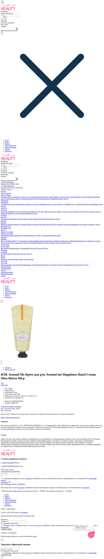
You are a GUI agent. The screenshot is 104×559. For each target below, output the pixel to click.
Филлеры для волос (46, 224)
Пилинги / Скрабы (63, 204)
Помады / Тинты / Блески (46, 243)
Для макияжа (24, 248)
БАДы (3, 254)
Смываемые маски (56, 199)
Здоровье (4, 250)
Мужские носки (17, 259)
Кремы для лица (59, 197)
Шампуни (4, 224)
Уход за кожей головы (60, 224)
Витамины (9, 254)
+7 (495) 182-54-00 (7, 182)
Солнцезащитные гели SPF (30, 235)
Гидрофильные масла (8, 204)
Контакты (8, 151)
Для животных (6, 267)
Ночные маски (44, 199)
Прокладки (5, 219)
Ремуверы (85, 204)
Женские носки (6, 259)
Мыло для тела (16, 212)
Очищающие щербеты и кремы (27, 204)
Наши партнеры (10, 147)
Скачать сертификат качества (11, 406)
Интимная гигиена (15, 219)
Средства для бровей (30, 243)
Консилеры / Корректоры (53, 241)
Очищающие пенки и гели (47, 204)
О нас (7, 140)
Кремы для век (48, 197)
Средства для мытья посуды (66, 265)
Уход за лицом (6, 193)
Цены (7, 142)
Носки (3, 256)
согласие (28, 478)
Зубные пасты (27, 219)
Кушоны (37, 241)
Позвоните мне (6, 555)
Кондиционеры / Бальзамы (17, 224)
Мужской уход (6, 226)
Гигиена (3, 215)
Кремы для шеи (81, 197)
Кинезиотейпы (14, 248)
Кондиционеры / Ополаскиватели (32, 265)
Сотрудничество (10, 146)
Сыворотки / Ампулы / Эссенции (24, 197)
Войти (3, 417)
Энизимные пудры (96, 204)
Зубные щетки (38, 219)
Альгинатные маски (27, 199)
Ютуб (14, 484)
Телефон (4, 521)
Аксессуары (5, 245)
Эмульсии (39, 197)
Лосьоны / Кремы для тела (31, 212)
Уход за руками (90, 212)
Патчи (37, 199)
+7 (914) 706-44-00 (7, 186)
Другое (65, 199)
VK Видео (21, 484)
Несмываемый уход (75, 224)
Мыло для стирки (50, 265)
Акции (7, 149)
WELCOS (4, 385)
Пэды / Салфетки (76, 204)
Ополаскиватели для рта (51, 219)
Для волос (32, 248)
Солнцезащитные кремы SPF (11, 235)
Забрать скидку (6, 529)
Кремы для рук (79, 212)
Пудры (42, 241)
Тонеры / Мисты (6, 197)
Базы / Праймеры (7, 241)
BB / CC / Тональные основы (23, 241)
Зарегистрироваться (13, 417)
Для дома (4, 261)
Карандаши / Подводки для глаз (89, 241)
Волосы (3, 221)
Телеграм (8, 484)
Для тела (4, 208)
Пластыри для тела (20, 254)
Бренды (7, 144)
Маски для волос (33, 224)
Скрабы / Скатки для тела (65, 212)
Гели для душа (6, 212)
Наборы (90, 197)
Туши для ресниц (16, 243)
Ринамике (24, 512)
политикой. (93, 478)
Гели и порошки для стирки (10, 265)
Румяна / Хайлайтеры (70, 241)
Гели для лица (70, 197)
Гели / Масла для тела (48, 212)
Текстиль (80, 265)
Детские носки (28, 259)
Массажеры (5, 248)
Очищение (4, 200)
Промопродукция (7, 272)
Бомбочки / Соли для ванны (16, 213)
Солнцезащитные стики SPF (51, 235)
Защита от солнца (7, 232)
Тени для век (5, 243)
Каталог (3, 191)
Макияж (3, 237)
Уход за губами (60, 243)
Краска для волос (89, 224)
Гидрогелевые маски (12, 199)
